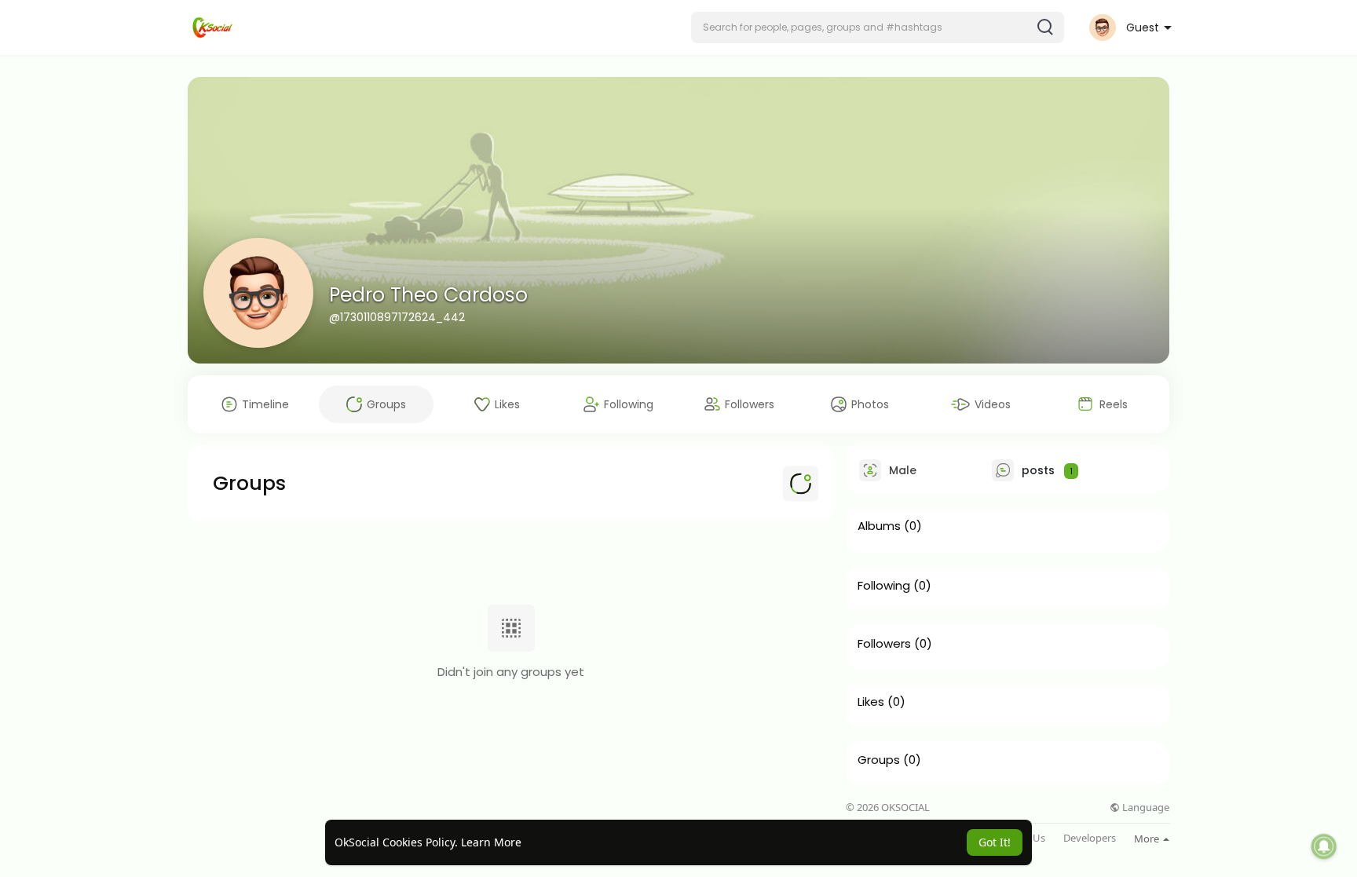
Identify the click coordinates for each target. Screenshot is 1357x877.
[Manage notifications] (1324, 846)
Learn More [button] (491, 842)
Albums (879, 526)
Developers (1089, 838)
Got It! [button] (994, 842)
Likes (871, 702)
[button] (877, 27)
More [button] (1147, 838)
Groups (879, 760)
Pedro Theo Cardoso (428, 295)
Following (884, 585)
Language (1144, 807)
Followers (884, 644)
